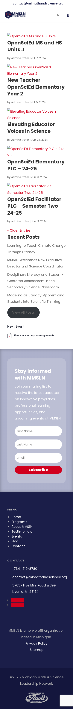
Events (16, 536)
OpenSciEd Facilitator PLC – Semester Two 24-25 (34, 206)
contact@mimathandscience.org (39, 577)
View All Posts (23, 312)
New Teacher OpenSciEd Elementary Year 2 (36, 87)
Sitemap (36, 650)
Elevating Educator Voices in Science (31, 127)
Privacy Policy (36, 643)
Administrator (20, 58)
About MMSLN (22, 526)
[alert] (36, 335)
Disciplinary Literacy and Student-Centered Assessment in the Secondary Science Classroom (35, 281)
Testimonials (21, 531)
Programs (19, 522)
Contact (18, 546)
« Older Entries (19, 230)
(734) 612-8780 (24, 568)
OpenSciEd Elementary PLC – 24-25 (36, 165)
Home (16, 517)
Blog (14, 541)
